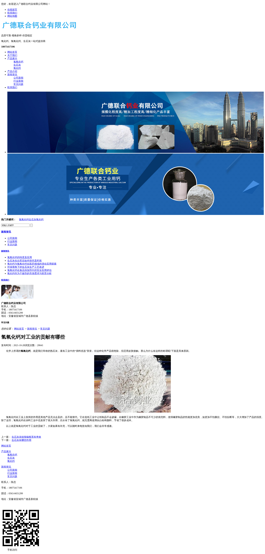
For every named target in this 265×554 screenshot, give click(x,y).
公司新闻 (18, 77)
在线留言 (12, 9)
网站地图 (12, 16)
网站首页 (12, 52)
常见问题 (18, 84)
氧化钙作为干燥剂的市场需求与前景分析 (29, 273)
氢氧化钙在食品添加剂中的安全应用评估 (29, 270)
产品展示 (12, 58)
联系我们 (12, 12)
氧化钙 (17, 68)
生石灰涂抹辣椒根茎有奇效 (26, 437)
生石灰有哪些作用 (21, 440)
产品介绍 (12, 71)
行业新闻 (18, 81)
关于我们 (12, 55)
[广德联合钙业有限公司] (39, 29)
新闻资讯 (12, 74)
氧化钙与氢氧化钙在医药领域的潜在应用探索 (31, 263)
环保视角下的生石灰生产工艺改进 (25, 267)
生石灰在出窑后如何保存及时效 (24, 260)
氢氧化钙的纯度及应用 (19, 257)
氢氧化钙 (18, 61)
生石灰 (17, 65)
